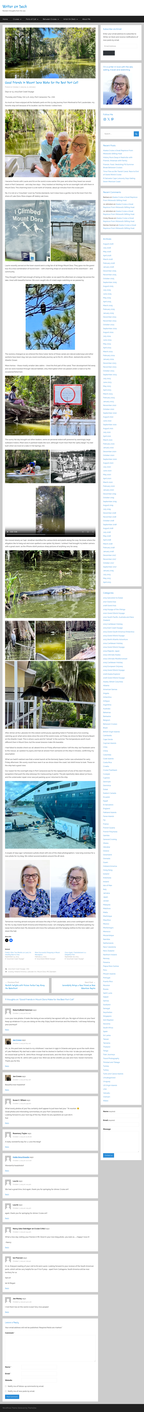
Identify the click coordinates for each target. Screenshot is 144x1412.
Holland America (20, 972)
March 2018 (107, 544)
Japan (105, 897)
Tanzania (106, 1043)
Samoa (106, 1001)
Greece (106, 851)
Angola (106, 693)
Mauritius (107, 920)
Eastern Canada (109, 793)
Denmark (107, 782)
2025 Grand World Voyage (114, 670)
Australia (106, 709)
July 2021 (107, 432)
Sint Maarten (108, 1020)
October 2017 (108, 563)
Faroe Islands (108, 816)
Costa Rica (107, 762)
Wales (105, 1101)
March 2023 (108, 394)
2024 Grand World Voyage (114, 647)
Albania (106, 685)
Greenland (107, 855)
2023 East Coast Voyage (16, 969)
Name (8, 1367)
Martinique (107, 916)
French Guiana (109, 828)
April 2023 (107, 390)
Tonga (105, 1051)
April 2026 (107, 255)
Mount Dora (41, 972)
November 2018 (109, 517)
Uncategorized (109, 1078)
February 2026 (109, 263)
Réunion (106, 985)
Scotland (106, 1005)
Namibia (106, 939)
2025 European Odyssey (113, 666)
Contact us (108, 1155)
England (106, 808)
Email (8, 1374)
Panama (106, 962)
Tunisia (106, 1066)
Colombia (107, 755)
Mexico (106, 924)
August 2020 (108, 463)
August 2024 (108, 332)
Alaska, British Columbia (113, 682)
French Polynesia (110, 832)
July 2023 (107, 378)
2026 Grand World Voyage (114, 678)
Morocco (106, 931)
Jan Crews (17, 1040)
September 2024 (110, 328)
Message (107, 1129)
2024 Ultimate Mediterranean (115, 659)
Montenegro (108, 928)
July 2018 (107, 532)
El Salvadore (108, 805)
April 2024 (107, 348)
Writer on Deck (15, 6)
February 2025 (109, 309)
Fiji (104, 820)
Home (5, 19)
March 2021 (107, 440)
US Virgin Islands (110, 1085)
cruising (11, 972)
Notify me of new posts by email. (21, 1391)
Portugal (106, 978)
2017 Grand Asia (109, 602)
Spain (105, 1031)
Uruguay (106, 1081)
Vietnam (106, 1097)
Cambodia (107, 735)
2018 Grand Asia (109, 605)
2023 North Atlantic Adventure (115, 639)
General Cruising (110, 839)
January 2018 (108, 551)
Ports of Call (31, 19)
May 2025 (107, 298)
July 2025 (107, 290)
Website (8, 1380)
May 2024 (107, 344)
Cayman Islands (109, 743)
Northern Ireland (110, 955)
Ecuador (106, 797)
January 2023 (108, 401)
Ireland (106, 882)
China (105, 751)
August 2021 (108, 428)
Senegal (106, 1008)
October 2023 (108, 371)
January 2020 (108, 490)
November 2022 (109, 405)
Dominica (107, 785)
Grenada (106, 858)
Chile (105, 747)
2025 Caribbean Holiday (113, 662)
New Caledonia (109, 947)
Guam (105, 862)
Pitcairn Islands (109, 974)
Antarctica (107, 697)
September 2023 (110, 375)
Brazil (105, 728)
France (106, 824)
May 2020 (107, 474)
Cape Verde (108, 739)
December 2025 (109, 271)
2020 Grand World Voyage (114, 613)
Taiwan (106, 1039)
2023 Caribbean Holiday (113, 624)
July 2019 (107, 509)
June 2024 (107, 340)
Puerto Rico (108, 981)
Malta (105, 912)
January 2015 (108, 571)
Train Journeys (109, 1054)
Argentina (107, 705)
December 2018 (109, 513)
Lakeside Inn (31, 972)
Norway (106, 958)
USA (27, 969)
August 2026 (108, 244)
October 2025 (108, 278)
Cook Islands (108, 759)
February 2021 (108, 444)
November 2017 (109, 559)
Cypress (106, 778)
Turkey (106, 1070)
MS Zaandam (51, 972)
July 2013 (107, 574)
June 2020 (107, 471)
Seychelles (107, 1012)
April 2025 (107, 301)
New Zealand (108, 951)
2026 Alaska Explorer (111, 674)
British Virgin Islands (111, 732)
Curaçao (106, 774)
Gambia (106, 835)
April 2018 (107, 540)
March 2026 (108, 259)
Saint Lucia (107, 993)
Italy (105, 889)
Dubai (105, 789)
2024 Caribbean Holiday (113, 643)
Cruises (16, 19)
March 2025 (108, 305)
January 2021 (108, 448)
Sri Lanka (107, 1035)
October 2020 (108, 455)
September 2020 (110, 459)
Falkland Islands (109, 812)
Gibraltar (106, 847)
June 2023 (107, 382)
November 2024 (109, 321)
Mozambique (108, 935)
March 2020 (108, 482)
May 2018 (107, 536)
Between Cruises (50, 19)
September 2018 (110, 524)
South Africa (108, 1028)
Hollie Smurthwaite (21, 1157)
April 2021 (107, 436)
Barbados (107, 716)
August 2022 (108, 417)
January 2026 (108, 267)
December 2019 (109, 494)
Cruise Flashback (110, 770)
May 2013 (107, 578)
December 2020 (109, 451)
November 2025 (109, 275)
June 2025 (107, 294)
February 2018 (109, 547)
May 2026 (107, 252)
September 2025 (110, 282)
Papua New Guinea (111, 966)
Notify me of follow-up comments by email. (26, 1386)
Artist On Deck (69, 19)
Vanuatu (106, 1093)
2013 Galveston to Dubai (113, 598)
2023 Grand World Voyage (114, 636)
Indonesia (107, 878)
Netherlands (108, 943)
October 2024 (108, 325)
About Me (86, 19)
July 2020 (107, 467)
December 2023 (109, 363)
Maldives (107, 908)
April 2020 (107, 478)
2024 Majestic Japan (111, 651)
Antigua (106, 701)
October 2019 (108, 498)
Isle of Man (107, 885)
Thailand (106, 1047)
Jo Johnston (31, 87)
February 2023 (109, 398)
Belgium (106, 720)
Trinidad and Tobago (111, 1062)
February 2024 (109, 355)
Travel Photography (111, 1058)
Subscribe (109, 53)
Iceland (106, 874)
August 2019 (108, 505)
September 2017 (109, 567)
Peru (105, 970)
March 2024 (108, 351)
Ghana (105, 843)
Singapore (107, 1016)
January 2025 (108, 313)
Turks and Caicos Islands (113, 1074)
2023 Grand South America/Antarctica (118, 632)
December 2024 (109, 317)
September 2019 (110, 501)
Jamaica (106, 893)
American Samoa (110, 689)
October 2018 (108, 521)
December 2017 (109, 555)
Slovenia (106, 1024)
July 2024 (107, 336)
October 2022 (108, 409)
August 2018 (108, 528)
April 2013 (107, 582)
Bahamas (107, 712)
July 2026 (107, 248)
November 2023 (109, 367)
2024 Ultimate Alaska (111, 655)
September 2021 (109, 424)
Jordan (106, 901)
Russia (105, 989)
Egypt (105, 801)
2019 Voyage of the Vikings (114, 609)
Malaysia (106, 905)
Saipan (106, 997)
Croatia (106, 766)
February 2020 (109, 486)
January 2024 (108, 359)
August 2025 (108, 286)
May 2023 (107, 386)
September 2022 (110, 413)
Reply (7, 1029)
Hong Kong (107, 870)
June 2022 (107, 421)
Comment (10, 1333)
